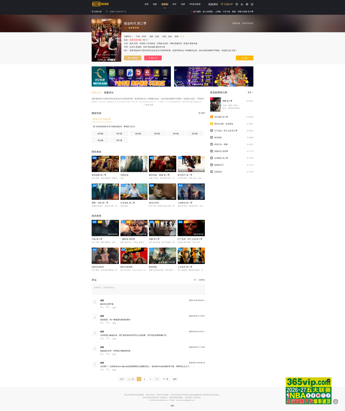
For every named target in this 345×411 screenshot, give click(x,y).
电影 (155, 4)
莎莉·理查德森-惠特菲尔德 (154, 46)
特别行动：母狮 (220, 144)
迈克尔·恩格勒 (136, 46)
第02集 (100, 140)
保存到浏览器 (247, 23)
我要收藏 (236, 23)
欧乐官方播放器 (102, 119)
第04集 (176, 133)
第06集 (138, 133)
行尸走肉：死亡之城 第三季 (225, 130)
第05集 (157, 133)
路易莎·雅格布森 (190, 43)
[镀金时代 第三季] (106, 40)
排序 (202, 113)
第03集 (195, 133)
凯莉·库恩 (134, 43)
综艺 (174, 4)
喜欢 (153, 58)
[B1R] (213, 76)
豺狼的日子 (219, 164)
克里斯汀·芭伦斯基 (147, 43)
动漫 (183, 4)
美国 (157, 36)
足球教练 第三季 (221, 158)
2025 (144, 36)
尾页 (175, 379)
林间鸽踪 (218, 137)
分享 (245, 58)
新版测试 (213, 4)
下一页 (165, 379)
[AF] (309, 390)
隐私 (172, 405)
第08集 (100, 133)
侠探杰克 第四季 (221, 151)
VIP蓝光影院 (195, 4)
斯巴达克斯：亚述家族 (223, 123)
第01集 (119, 140)
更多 (250, 92)
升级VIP (228, 4)
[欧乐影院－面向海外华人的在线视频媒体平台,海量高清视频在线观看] (100, 4)
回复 (114, 307)
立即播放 (133, 58)
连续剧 (164, 4)
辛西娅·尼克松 (162, 43)
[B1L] (131, 76)
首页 (147, 4)
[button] (98, 92)
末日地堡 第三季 (221, 116)
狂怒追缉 (218, 171)
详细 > (234, 50)
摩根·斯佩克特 (176, 43)
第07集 (119, 133)
